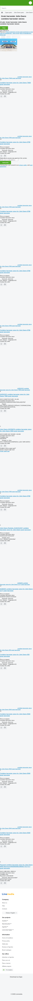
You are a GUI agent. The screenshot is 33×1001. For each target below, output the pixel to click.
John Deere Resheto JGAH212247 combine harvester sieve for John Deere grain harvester (15, 529)
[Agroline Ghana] (11, 3)
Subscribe (5, 162)
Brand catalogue (6, 950)
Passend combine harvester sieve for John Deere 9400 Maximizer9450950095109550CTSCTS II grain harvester (16, 866)
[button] (30, 3)
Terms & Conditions (7, 938)
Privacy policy (6, 941)
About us (4, 902)
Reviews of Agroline (7, 947)
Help (3, 905)
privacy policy (23, 165)
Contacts (4, 909)
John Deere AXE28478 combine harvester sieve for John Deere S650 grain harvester (15, 430)
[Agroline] (2, 12)
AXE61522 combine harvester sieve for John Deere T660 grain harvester (14, 395)
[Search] (30, 8)
